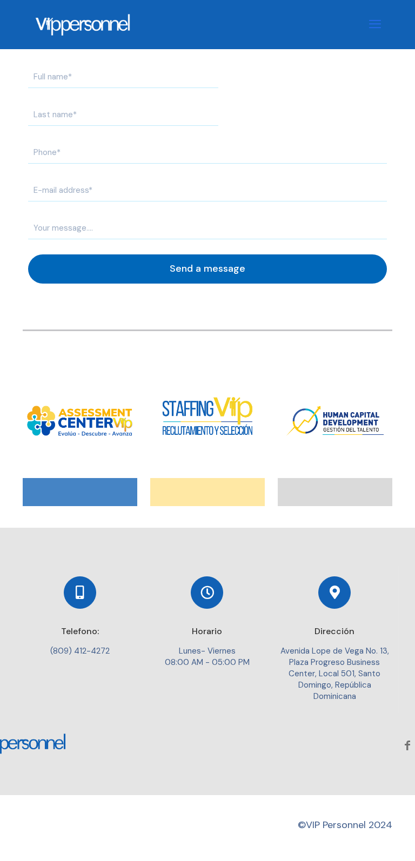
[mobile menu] (375, 24)
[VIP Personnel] (83, 24)
